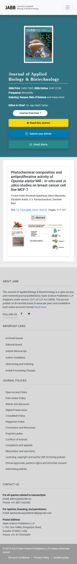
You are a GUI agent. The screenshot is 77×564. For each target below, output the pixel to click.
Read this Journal (39, 122)
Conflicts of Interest (16, 439)
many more (58, 97)
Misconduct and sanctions (20, 451)
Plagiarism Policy (15, 421)
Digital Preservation (16, 410)
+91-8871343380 (20, 502)
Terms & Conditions (19, 557)
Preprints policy (14, 433)
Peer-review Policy (16, 398)
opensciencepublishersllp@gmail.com (31, 513)
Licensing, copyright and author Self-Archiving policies (35, 457)
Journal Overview (29, 113)
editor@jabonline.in (20, 498)
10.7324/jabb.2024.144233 (31, 209)
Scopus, (24, 97)
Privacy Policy (41, 557)
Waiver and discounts (17, 404)
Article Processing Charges (20, 370)
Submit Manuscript (16, 351)
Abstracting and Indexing (19, 364)
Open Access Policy (16, 392)
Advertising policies (16, 469)
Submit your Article (39, 133)
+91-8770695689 (20, 534)
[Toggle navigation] (68, 7)
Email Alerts (39, 144)
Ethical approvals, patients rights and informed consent (36, 463)
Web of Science (37, 97)
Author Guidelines (15, 357)
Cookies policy (61, 557)
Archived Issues (14, 338)
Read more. (40, 307)
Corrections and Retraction (20, 427)
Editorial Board (14, 344)
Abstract (40, 217)
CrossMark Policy (15, 415)
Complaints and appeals (19, 445)
